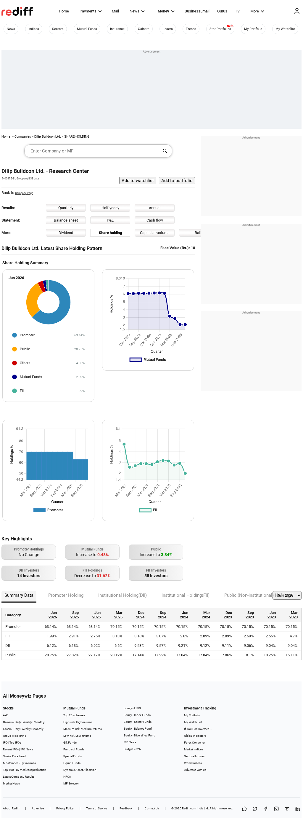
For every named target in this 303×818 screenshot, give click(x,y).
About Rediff (11, 808)
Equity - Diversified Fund (139, 735)
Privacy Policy (65, 808)
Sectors (58, 29)
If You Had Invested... (198, 729)
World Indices (193, 763)
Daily (18, 722)
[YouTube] (287, 809)
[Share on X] (255, 809)
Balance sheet (66, 220)
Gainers (143, 29)
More (254, 11)
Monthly (39, 722)
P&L (110, 220)
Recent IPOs (11, 749)
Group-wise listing (14, 736)
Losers (168, 29)
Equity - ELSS (132, 708)
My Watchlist (285, 29)
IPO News (26, 749)
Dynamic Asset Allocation (79, 770)
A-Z (5, 715)
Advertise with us (195, 770)
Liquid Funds (71, 763)
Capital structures (155, 232)
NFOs (67, 777)
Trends (191, 29)
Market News (11, 783)
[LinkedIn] (297, 809)
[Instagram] (276, 809)
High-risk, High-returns (77, 722)
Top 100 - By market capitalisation (24, 770)
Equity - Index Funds (137, 715)
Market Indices (193, 749)
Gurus (222, 11)
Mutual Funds (87, 29)
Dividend (66, 232)
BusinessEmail (197, 11)
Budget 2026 (132, 749)
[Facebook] (265, 809)
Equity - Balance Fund (138, 729)
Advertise (38, 808)
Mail (115, 11)
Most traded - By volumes (19, 763)
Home (64, 11)
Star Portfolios (220, 29)
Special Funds (72, 756)
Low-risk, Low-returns (77, 736)
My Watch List (193, 722)
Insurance (117, 29)
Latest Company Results (18, 777)
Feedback (126, 808)
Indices (33, 29)
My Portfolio (253, 29)
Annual (154, 208)
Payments (88, 11)
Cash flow (154, 220)
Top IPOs (15, 742)
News (134, 11)
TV (237, 11)
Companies (22, 137)
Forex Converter (194, 742)
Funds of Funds (73, 749)
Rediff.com (189, 808)
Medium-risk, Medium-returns (82, 729)
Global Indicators (195, 736)
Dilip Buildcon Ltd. (47, 137)
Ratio (199, 232)
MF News (130, 742)
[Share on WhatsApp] (244, 809)
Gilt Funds (70, 742)
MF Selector (71, 783)
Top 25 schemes (74, 715)
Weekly (27, 722)
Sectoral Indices (194, 756)
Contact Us (152, 808)
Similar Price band (14, 756)
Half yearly (110, 208)
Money (163, 11)
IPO (5, 742)
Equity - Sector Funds (138, 722)
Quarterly (65, 208)
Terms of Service (96, 808)
